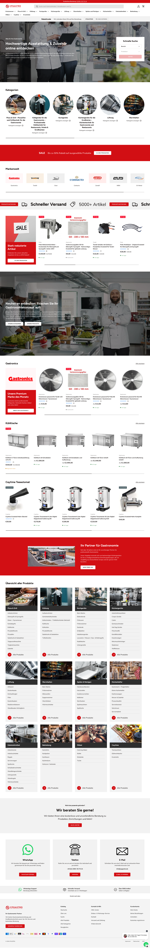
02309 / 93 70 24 (81, 1)
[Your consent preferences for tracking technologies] (147, 946)
